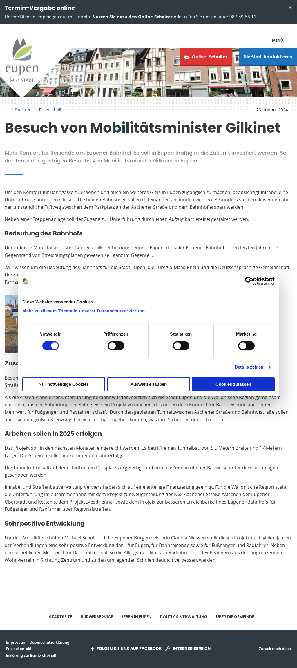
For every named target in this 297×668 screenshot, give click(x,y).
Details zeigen (249, 367)
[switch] (116, 345)
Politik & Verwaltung (183, 617)
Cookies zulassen (233, 384)
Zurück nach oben (275, 649)
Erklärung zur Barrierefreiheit (31, 655)
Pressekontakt (19, 649)
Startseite (60, 617)
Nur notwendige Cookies (64, 384)
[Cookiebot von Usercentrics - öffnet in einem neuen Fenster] (249, 281)
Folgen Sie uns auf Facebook (129, 649)
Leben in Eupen (136, 617)
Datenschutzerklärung (49, 642)
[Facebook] (54, 110)
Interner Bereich (192, 649)
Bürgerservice (97, 617)
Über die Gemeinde (235, 617)
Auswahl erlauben (148, 384)
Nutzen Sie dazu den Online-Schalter (132, 17)
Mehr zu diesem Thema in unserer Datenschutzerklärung (83, 310)
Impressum (16, 642)
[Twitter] (59, 110)
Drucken (23, 110)
